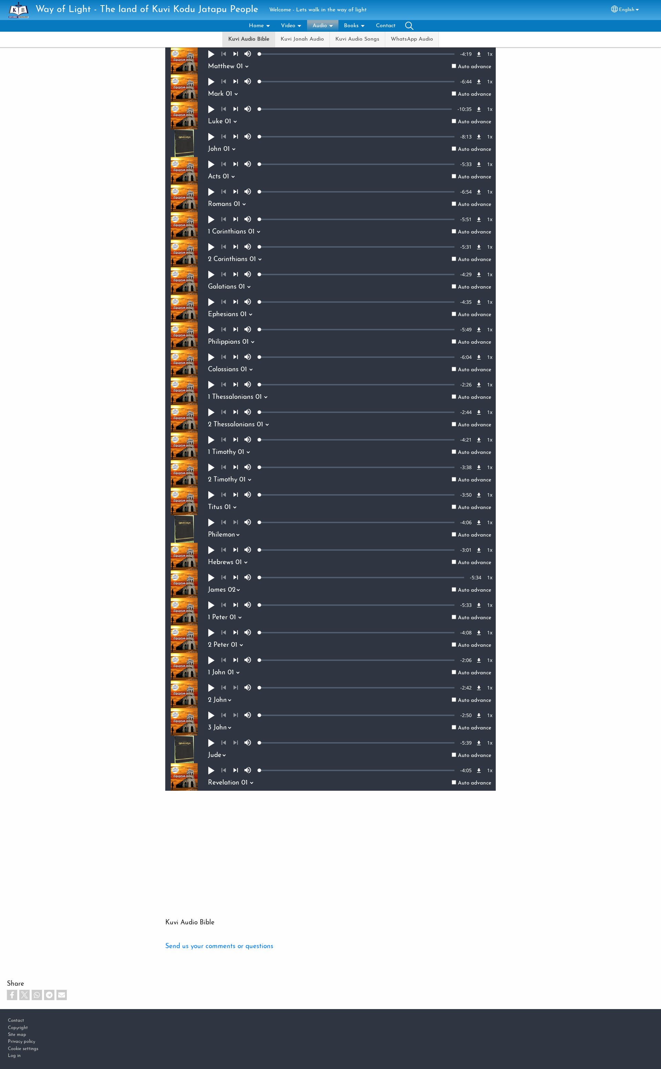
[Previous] (224, 54)
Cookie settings (23, 1049)
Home (256, 26)
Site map (17, 1034)
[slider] (357, 54)
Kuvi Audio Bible (248, 39)
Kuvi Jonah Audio (302, 39)
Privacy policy (21, 1041)
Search (409, 26)
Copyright (18, 1028)
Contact (386, 26)
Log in (14, 1056)
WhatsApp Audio (412, 39)
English (626, 10)
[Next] (236, 54)
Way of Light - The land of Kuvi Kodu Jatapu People (146, 9)
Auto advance (474, 67)
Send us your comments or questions (219, 946)
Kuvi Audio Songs (357, 39)
